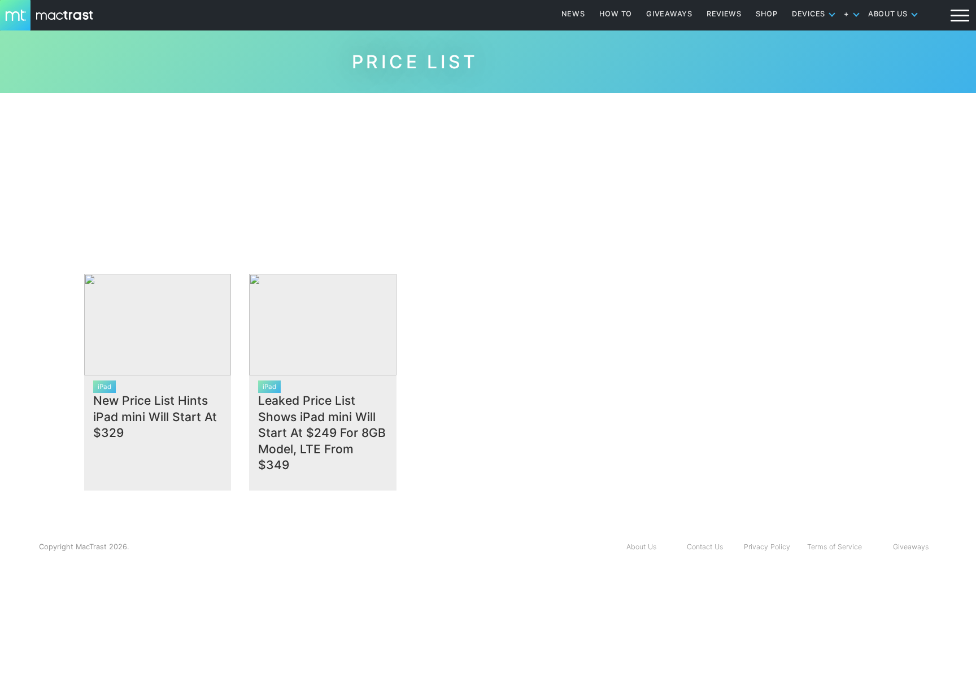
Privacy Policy (767, 546)
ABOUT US (888, 14)
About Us (641, 546)
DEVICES (808, 14)
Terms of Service (834, 546)
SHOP (767, 14)
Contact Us (705, 546)
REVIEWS (724, 14)
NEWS (573, 14)
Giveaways (911, 546)
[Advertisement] (488, 179)
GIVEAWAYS (669, 14)
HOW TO (615, 14)
